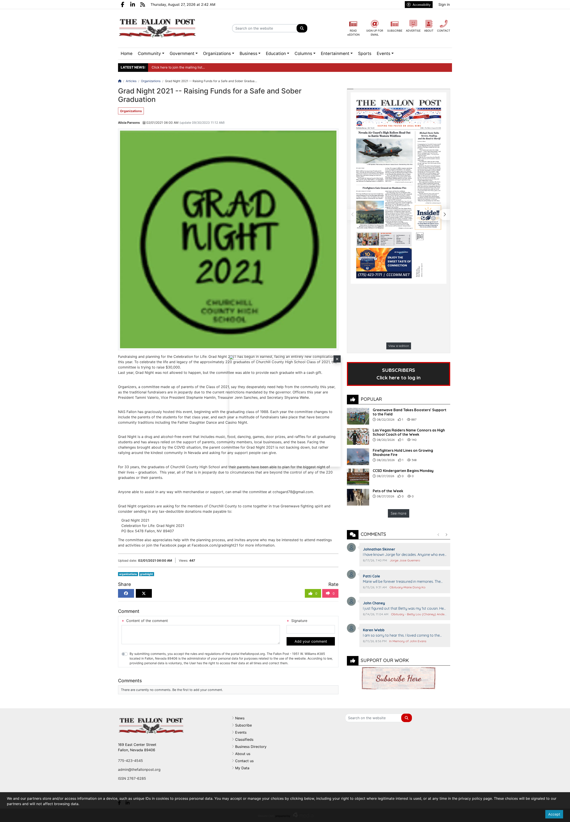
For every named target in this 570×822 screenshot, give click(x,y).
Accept (554, 814)
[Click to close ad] (337, 358)
